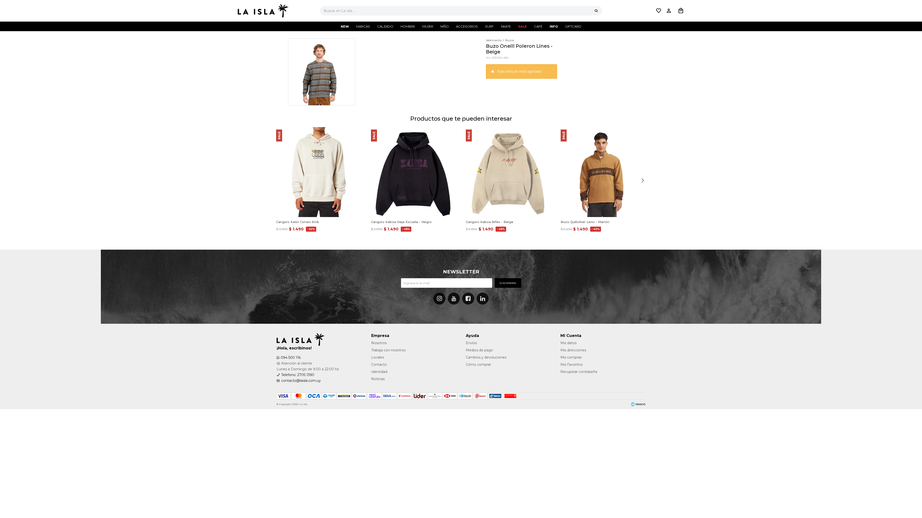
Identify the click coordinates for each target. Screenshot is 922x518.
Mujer (427, 26)
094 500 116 (291, 357)
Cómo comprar (478, 364)
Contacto (379, 364)
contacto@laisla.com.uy (301, 380)
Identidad (379, 372)
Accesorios (467, 26)
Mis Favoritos (571, 364)
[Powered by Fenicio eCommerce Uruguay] (638, 404)
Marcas (363, 26)
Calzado (385, 26)
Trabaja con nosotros (388, 350)
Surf (489, 26)
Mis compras (571, 357)
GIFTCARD (573, 26)
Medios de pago (479, 350)
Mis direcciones (573, 350)
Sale (522, 26)
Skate (506, 26)
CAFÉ (538, 26)
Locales (377, 357)
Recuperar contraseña (578, 372)
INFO (554, 26)
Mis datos (568, 343)
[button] (596, 11)
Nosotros (379, 343)
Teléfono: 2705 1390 (297, 375)
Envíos (471, 343)
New (345, 26)
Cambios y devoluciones (486, 357)
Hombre (407, 26)
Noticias (378, 379)
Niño (444, 26)
